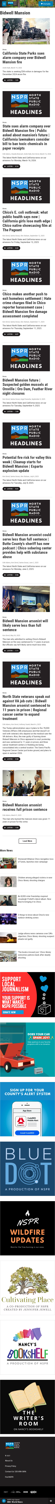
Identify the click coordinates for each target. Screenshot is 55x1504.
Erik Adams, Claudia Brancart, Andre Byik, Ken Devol (21, 154)
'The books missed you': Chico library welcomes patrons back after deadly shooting (34, 955)
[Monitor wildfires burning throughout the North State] (27, 1228)
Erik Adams (6, 815)
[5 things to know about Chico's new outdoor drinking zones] (8, 919)
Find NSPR (9, 1477)
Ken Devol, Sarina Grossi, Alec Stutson (16, 236)
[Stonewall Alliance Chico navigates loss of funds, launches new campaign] (8, 863)
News (5, 50)
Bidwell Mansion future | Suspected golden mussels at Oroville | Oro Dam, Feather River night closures (27, 387)
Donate (46, 4)
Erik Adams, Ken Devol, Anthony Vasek (16, 724)
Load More (27, 841)
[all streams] (51, 1501)
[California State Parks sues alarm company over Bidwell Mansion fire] (26, 31)
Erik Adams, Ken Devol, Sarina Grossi (15, 563)
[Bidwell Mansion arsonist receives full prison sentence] (26, 783)
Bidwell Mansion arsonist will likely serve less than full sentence (25, 625)
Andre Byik (6, 68)
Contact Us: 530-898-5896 (15, 1472)
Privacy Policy (10, 1466)
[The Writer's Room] (27, 1407)
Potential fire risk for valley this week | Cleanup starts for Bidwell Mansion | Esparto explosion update (27, 464)
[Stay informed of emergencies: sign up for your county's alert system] (27, 1109)
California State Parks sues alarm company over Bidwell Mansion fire (24, 57)
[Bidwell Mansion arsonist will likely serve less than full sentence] (26, 599)
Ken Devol (6, 635)
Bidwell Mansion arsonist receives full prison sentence (25, 807)
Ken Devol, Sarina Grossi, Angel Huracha (17, 399)
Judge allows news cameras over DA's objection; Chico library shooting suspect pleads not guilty (36, 936)
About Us (9, 1461)
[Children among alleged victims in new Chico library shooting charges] (8, 881)
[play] (4, 1501)
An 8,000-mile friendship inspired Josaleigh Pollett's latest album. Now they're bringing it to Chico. (34, 899)
